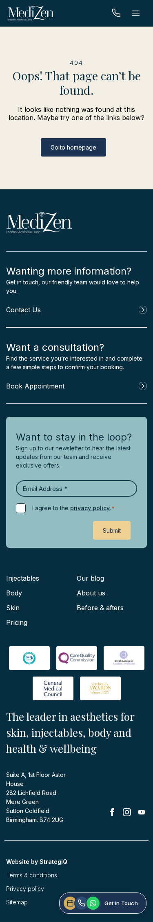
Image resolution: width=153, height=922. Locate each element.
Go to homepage (73, 147)
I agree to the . (73, 507)
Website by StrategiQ (36, 861)
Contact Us (23, 310)
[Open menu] (136, 13)
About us (91, 593)
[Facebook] (112, 814)
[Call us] (116, 13)
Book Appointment (35, 386)
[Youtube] (141, 812)
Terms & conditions (31, 875)
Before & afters (100, 608)
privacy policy (90, 507)
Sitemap (17, 902)
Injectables (22, 578)
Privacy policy (25, 888)
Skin (13, 608)
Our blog (90, 578)
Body (14, 593)
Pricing (16, 622)
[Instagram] (127, 814)
